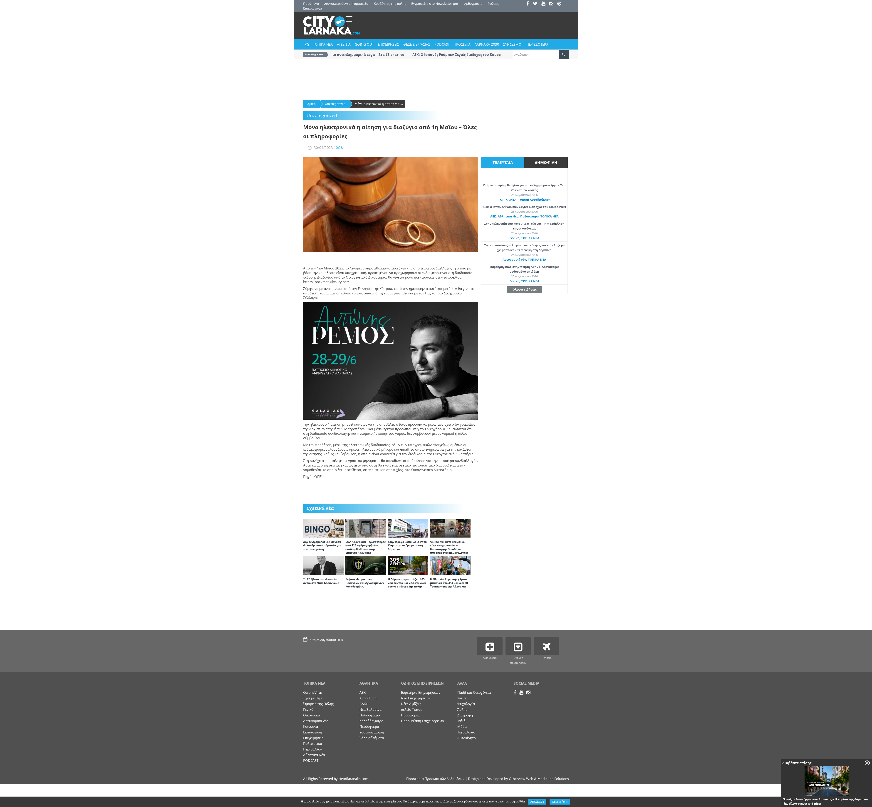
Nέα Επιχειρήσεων (415, 698)
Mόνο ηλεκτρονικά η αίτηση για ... (378, 104)
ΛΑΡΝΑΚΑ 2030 (487, 44)
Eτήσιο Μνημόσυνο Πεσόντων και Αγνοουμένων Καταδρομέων (364, 582)
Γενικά (514, 238)
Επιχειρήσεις (313, 737)
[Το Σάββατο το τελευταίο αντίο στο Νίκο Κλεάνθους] (323, 565)
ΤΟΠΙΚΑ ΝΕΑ (323, 44)
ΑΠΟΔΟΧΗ (537, 801)
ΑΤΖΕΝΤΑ (344, 44)
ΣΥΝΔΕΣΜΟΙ (512, 44)
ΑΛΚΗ (363, 703)
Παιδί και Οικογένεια (474, 692)
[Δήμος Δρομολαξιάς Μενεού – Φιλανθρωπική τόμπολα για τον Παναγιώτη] (323, 528)
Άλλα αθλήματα (371, 737)
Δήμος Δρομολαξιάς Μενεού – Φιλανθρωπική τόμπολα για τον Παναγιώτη (323, 545)
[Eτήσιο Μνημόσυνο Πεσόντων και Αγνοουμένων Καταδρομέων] (365, 565)
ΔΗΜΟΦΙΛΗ (546, 162)
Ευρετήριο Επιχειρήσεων (420, 692)
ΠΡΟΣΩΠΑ (462, 44)
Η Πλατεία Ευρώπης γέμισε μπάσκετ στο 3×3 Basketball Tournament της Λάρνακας (449, 582)
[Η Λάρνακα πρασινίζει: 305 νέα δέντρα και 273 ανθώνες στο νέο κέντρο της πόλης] (408, 565)
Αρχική (310, 104)
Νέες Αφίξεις (411, 703)
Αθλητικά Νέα (508, 216)
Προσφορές (410, 715)
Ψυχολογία (466, 703)
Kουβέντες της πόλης (390, 3)
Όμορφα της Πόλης (318, 703)
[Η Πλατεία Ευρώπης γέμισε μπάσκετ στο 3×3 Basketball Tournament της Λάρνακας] (450, 565)
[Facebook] (529, 4)
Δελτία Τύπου (411, 709)
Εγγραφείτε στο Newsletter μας (435, 3)
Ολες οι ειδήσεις (524, 289)
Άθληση (463, 709)
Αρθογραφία (473, 3)
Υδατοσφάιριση (371, 732)
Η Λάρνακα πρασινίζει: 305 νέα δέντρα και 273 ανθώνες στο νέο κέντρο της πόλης (407, 582)
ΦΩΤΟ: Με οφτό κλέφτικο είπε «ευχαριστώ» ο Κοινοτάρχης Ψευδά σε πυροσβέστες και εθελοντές (449, 547)
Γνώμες (493, 3)
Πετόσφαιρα (369, 726)
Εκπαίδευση (312, 732)
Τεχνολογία (466, 732)
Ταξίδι (462, 720)
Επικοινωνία (312, 8)
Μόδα (462, 726)
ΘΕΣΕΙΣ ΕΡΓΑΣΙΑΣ (416, 44)
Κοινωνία (310, 726)
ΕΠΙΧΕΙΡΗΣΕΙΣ (388, 44)
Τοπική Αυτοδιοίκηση (534, 199)
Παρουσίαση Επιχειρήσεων (422, 720)
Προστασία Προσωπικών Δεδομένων (435, 778)
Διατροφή (465, 715)
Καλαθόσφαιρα (371, 720)
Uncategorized (335, 104)
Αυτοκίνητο (466, 737)
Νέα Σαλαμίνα (370, 709)
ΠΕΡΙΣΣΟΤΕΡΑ (537, 44)
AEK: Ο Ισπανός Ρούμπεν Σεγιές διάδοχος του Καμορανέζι (524, 207)
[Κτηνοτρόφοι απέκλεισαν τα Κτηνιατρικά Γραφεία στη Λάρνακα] (408, 528)
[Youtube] (544, 4)
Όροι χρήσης (560, 801)
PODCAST (442, 44)
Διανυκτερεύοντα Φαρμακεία (346, 3)
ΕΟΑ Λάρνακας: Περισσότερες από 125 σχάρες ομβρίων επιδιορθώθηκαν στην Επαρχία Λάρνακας (365, 547)
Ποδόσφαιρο (529, 216)
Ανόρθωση (368, 698)
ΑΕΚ (493, 216)
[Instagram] (552, 4)
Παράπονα (311, 3)
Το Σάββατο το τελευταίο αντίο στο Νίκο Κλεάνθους (321, 581)
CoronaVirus (312, 692)
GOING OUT (364, 44)
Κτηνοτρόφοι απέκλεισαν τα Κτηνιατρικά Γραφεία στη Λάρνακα (407, 545)
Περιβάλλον (312, 749)
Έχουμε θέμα (313, 698)
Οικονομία (311, 715)
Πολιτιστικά (312, 743)
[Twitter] (536, 4)
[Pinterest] (560, 4)
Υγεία (461, 698)
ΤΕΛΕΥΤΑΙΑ (503, 162)
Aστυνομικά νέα (514, 259)
